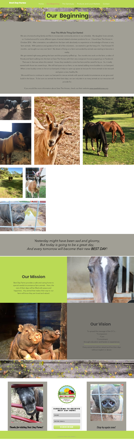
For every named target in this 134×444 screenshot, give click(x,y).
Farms (22, 2)
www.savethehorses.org (98, 88)
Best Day (14, 2)
